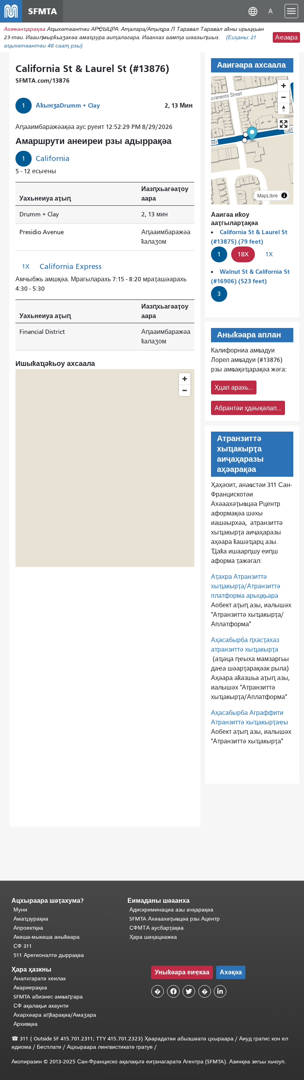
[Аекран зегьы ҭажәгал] (283, 124)
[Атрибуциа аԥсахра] (284, 195)
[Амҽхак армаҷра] (283, 97)
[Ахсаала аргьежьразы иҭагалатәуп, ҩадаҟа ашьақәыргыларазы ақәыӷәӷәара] (283, 108)
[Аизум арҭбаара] (283, 85)
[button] (252, 10)
